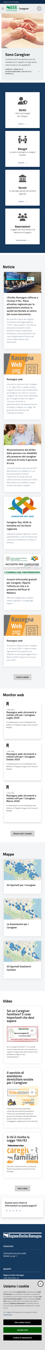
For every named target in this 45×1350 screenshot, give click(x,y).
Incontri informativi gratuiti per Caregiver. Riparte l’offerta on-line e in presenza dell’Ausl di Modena (22, 586)
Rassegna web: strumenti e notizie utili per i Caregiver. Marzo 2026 (21, 798)
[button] (39, 8)
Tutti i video (22, 1188)
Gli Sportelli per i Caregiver (21, 885)
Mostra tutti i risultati (22, 833)
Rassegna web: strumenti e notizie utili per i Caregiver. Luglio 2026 (21, 715)
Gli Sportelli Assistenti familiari (19, 968)
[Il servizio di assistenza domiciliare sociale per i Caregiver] (22, 1095)
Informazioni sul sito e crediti (14, 1253)
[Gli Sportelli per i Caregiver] (22, 869)
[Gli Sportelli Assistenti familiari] (22, 951)
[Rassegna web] (22, 364)
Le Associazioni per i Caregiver (18, 925)
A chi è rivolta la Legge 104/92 (18, 1138)
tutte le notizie (22, 677)
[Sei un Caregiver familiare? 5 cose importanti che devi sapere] (22, 1034)
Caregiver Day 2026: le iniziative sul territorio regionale (19, 525)
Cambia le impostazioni (22, 1337)
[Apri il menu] (2, 8)
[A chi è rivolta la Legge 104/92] (22, 1153)
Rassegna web (15, 379)
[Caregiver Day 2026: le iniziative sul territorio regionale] (22, 507)
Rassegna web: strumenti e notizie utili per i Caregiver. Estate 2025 (21, 757)
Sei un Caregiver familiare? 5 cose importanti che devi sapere (20, 1015)
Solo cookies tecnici (22, 1322)
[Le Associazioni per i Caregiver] (22, 909)
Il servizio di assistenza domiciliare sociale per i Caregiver (20, 1077)
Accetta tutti (22, 1330)
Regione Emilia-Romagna (11, 2)
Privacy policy (7, 1314)
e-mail (12, 1256)
